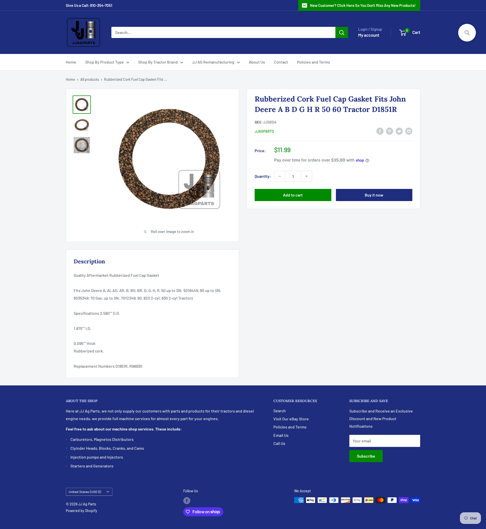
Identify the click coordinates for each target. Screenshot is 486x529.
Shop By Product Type (104, 62)
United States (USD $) (85, 491)
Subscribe (366, 456)
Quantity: (263, 176)
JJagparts (264, 131)
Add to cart (293, 194)
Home (71, 62)
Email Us (281, 435)
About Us (257, 62)
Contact (281, 62)
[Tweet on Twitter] (399, 131)
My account (368, 34)
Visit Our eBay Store (291, 418)
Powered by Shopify (81, 510)
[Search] (341, 32)
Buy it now (374, 194)
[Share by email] (408, 131)
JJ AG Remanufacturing (213, 62)
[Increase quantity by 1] (306, 176)
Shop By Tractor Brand (158, 62)
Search (279, 410)
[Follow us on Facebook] (186, 500)
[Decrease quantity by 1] (279, 176)
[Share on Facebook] (379, 131)
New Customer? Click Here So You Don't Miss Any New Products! (363, 5)
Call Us (279, 443)
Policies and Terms (313, 62)
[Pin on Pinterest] (389, 131)
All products (89, 79)
